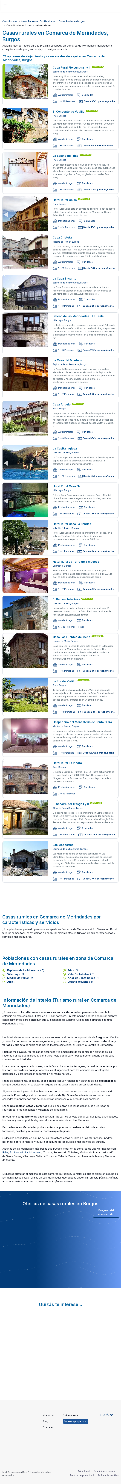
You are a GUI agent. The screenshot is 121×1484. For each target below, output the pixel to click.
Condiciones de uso (104, 1471)
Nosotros (48, 1415)
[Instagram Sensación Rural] (104, 1415)
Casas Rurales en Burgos (72, 21)
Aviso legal (84, 1471)
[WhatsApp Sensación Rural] (108, 1415)
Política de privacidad (82, 1475)
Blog (45, 1421)
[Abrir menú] (5, 6)
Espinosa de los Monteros (25, 1152)
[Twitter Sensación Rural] (111, 1415)
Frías (5, 1152)
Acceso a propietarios (76, 1421)
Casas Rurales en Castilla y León (38, 21)
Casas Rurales (9, 21)
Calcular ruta (70, 1415)
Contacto (48, 1427)
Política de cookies (108, 1475)
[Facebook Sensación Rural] (100, 1415)
